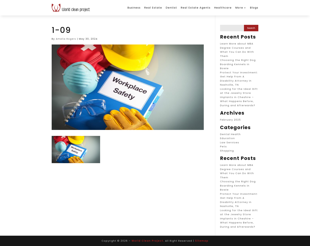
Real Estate (153, 8)
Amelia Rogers (66, 38)
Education (227, 138)
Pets (223, 146)
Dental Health (230, 134)
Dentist (171, 8)
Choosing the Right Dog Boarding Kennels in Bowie (238, 64)
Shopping (227, 150)
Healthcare (223, 8)
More (239, 8)
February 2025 (230, 119)
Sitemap (201, 240)
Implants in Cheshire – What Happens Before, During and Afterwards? (237, 101)
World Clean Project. (148, 240)
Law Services (229, 142)
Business (134, 8)
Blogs (254, 8)
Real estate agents (196, 8)
